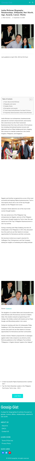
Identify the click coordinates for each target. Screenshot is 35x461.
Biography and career (10, 104)
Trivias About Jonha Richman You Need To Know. (17, 110)
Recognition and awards (11, 108)
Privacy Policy (6, 443)
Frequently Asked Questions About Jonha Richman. (18, 112)
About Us (5, 426)
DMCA (4, 429)
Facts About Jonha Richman (11, 102)
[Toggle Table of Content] (30, 99)
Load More (17, 396)
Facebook (9, 308)
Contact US (5, 431)
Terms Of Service (7, 441)
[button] (32, 2)
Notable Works (8, 106)
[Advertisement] (17, 77)
